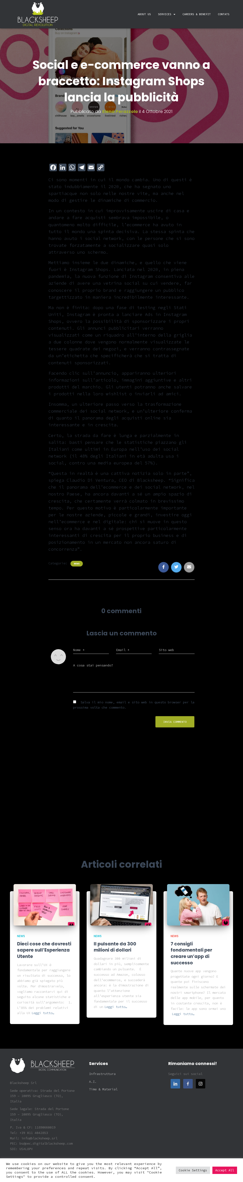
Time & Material (103, 1089)
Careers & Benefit (196, 14)
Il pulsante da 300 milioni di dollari (115, 947)
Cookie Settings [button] (193, 1170)
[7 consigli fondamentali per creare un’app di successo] (198, 904)
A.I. (93, 1081)
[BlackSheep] (37, 14)
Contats (223, 14)
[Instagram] (200, 1083)
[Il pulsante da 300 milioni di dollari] (121, 904)
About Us (144, 14)
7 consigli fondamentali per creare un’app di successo (191, 953)
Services (165, 14)
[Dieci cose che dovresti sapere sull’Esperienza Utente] (45, 904)
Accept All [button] (224, 1170)
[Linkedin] (175, 1083)
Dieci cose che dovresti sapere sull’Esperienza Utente (44, 950)
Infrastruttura (102, 1074)
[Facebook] (188, 1083)
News (76, 563)
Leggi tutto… (43, 1013)
